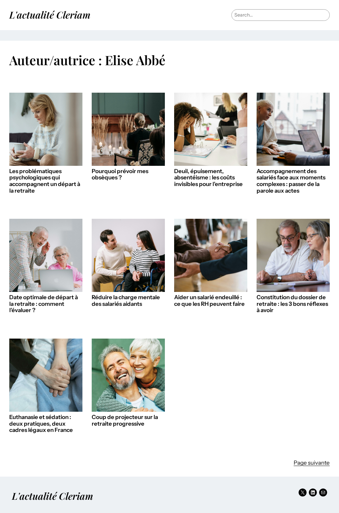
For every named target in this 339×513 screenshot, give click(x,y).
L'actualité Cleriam (49, 14)
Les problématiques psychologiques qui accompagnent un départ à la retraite (44, 181)
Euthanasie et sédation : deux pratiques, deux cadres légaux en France (41, 423)
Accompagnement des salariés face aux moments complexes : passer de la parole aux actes (291, 181)
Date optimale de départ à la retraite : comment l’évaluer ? (43, 303)
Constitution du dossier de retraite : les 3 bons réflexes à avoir (292, 303)
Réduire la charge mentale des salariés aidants (126, 300)
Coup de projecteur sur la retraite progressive (125, 420)
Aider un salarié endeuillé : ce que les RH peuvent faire (209, 300)
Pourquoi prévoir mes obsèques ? (120, 174)
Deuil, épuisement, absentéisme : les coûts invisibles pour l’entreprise (208, 177)
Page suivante (312, 462)
